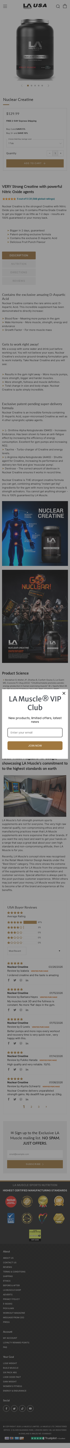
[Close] (64, 693)
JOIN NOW (35, 746)
